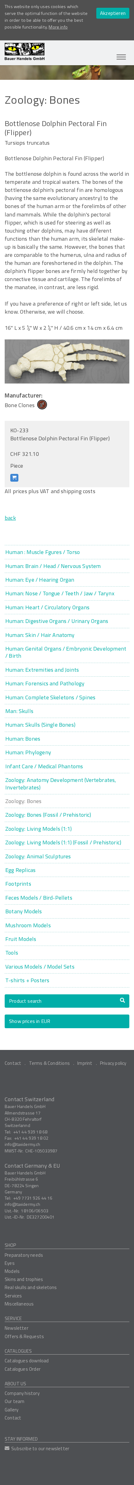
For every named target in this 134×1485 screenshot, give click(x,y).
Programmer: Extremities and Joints (42, 669)
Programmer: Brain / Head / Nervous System (53, 566)
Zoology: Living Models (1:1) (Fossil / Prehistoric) (63, 842)
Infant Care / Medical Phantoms (44, 766)
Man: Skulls (19, 711)
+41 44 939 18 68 (30, 1132)
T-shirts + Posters (27, 980)
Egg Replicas (20, 870)
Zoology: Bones (23, 801)
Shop (10, 1245)
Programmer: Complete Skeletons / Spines (50, 697)
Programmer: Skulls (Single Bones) (40, 724)
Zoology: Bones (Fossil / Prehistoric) (48, 814)
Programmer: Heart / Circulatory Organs (47, 607)
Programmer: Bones (22, 738)
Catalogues (18, 1351)
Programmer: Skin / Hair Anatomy (40, 634)
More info (58, 27)
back (10, 518)
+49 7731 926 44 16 (33, 1198)
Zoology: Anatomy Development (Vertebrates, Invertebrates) (60, 783)
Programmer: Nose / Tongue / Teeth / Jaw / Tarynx (59, 593)
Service (13, 1318)
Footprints (18, 883)
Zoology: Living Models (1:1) (38, 828)
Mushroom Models (28, 925)
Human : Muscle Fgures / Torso (42, 552)
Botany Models (23, 911)
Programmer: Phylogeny (28, 752)
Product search (25, 1001)
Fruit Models (20, 938)
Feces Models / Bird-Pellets (38, 897)
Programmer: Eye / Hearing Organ (39, 579)
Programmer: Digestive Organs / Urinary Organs (56, 620)
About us (15, 1383)
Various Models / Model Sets (39, 966)
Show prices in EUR (29, 1021)
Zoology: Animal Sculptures (38, 856)
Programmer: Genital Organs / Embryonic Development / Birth (65, 652)
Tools (11, 952)
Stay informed (21, 1438)
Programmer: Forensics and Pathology (44, 683)
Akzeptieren (113, 13)
